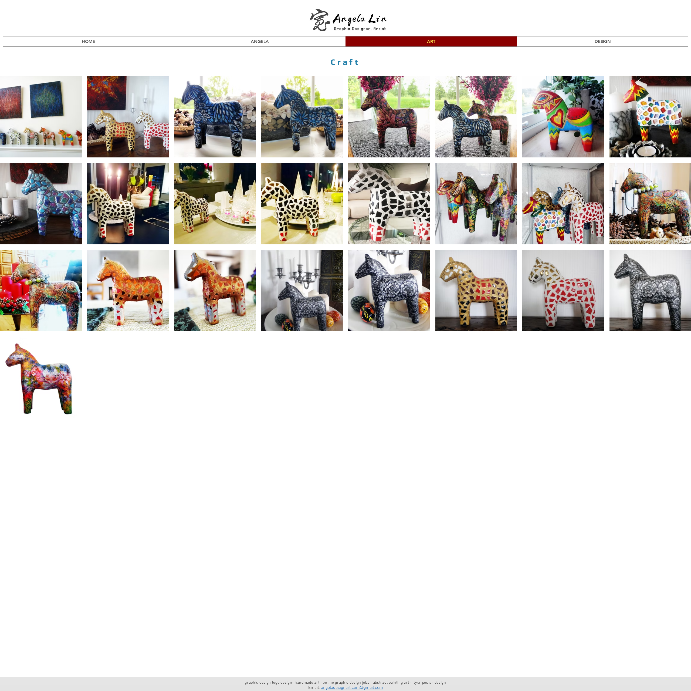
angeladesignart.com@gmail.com (352, 687)
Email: (314, 687)
